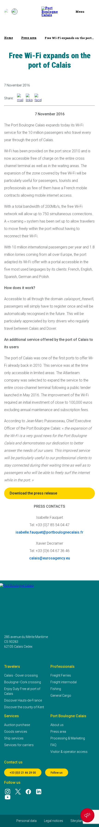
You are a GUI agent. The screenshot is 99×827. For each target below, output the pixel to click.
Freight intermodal (63, 682)
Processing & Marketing (67, 738)
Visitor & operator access (68, 752)
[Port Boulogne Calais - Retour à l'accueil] (49, 11)
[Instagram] (7, 791)
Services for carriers (19, 745)
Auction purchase (17, 725)
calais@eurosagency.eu (49, 558)
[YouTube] (7, 797)
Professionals (62, 666)
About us (57, 725)
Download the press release (33, 493)
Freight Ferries (60, 675)
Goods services (15, 731)
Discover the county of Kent (24, 707)
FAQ (53, 745)
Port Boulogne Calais (68, 716)
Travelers (12, 666)
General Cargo (60, 695)
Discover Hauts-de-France (23, 700)
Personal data (26, 821)
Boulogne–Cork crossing (22, 682)
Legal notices (53, 821)
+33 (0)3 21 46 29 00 (23, 772)
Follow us (57, 772)
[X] (18, 791)
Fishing (55, 689)
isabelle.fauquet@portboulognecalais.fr (49, 532)
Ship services (13, 738)
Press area (58, 731)
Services (11, 716)
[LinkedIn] (38, 791)
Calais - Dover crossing (21, 675)
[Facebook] (28, 791)
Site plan (76, 821)
